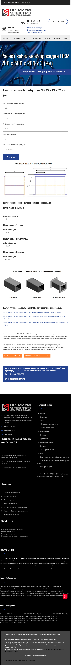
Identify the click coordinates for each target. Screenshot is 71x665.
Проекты (43, 446)
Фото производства (46, 467)
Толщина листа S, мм (9, 134)
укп (3, 568)
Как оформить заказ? (35, 32)
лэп (35, 568)
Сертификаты (44, 439)
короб (23, 563)
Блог (41, 453)
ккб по (52, 565)
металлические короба (34, 558)
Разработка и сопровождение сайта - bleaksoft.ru (20, 660)
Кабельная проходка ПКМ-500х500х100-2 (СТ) (14, 616)
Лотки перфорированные (13, 500)
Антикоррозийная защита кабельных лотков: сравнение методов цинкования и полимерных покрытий (31, 591)
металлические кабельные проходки (33, 561)
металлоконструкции (16, 558)
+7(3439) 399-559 (16, 374)
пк (36, 568)
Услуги (42, 421)
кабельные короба (6, 565)
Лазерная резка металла (49, 424)
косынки (1, 568)
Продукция (43, 417)
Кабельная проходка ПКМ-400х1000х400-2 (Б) (44, 620)
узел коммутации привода (8, 568)
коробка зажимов (37, 563)
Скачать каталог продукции (37, 30)
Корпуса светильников (8, 531)
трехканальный (44, 568)
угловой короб (63, 561)
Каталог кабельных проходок (12, 356)
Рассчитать (11, 156)
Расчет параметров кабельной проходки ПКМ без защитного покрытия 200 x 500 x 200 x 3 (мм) (32, 312)
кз (32, 563)
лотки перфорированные (30, 565)
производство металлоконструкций (20, 565)
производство (2, 558)
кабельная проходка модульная (63, 565)
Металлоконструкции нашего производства (14, 536)
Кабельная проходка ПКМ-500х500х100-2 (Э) (25, 614)
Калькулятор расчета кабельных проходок (54, 457)
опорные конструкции (4, 563)
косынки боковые (29, 568)
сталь (14, 568)
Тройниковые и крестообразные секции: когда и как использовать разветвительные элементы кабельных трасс (34, 593)
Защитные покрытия (47, 428)
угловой (16, 568)
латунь (49, 568)
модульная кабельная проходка (15, 563)
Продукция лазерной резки (9, 534)
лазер (33, 568)
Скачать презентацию (35, 28)
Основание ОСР (5, 614)
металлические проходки (47, 561)
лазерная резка (59, 563)
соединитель (59, 568)
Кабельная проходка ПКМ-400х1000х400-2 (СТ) (14, 623)
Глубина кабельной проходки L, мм (13, 124)
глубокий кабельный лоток (22, 568)
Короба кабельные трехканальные (16, 511)
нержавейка (56, 565)
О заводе (43, 413)
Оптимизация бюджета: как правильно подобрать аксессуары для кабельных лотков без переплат (30, 586)
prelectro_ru (8, 434)
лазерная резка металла (44, 565)
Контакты (43, 435)
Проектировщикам (46, 442)
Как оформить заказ (47, 450)
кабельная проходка (20, 561)
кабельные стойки (37, 565)
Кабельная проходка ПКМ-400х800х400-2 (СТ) (43, 618)
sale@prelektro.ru (13, 32)
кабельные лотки (28, 563)
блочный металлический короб (49, 558)
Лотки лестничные (10, 503)
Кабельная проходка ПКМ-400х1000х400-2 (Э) (14, 620)
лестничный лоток (12, 565)
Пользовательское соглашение (15, 467)
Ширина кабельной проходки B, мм (14, 113)
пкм (67, 561)
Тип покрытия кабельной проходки (14, 144)
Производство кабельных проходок (12, 529)
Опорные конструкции (12, 492)
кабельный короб (51, 563)
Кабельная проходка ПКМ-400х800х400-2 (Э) (43, 616)
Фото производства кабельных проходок (37, 356)
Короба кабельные (10, 496)
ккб (15, 561)
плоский (50, 565)
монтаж (38, 568)
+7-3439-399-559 (25, 2)
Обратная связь (45, 431)
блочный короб (62, 558)
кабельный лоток (44, 563)
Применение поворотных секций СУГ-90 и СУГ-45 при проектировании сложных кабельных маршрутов (31, 595)
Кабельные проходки (11, 514)
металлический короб (8, 561)
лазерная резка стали (53, 568)
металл (41, 568)
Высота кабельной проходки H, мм (13, 103)
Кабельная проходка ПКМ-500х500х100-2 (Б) (54, 614)
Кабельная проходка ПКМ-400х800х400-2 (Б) (14, 618)
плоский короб (56, 561)
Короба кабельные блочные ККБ (15, 507)
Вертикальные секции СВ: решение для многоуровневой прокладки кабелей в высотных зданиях (29, 589)
